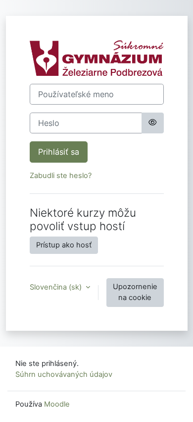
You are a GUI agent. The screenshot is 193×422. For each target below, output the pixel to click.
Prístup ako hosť (64, 245)
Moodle (57, 404)
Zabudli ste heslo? (61, 175)
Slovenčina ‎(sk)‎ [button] (57, 287)
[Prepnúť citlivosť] (152, 123)
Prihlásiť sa (58, 152)
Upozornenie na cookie (135, 292)
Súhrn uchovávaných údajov (63, 374)
